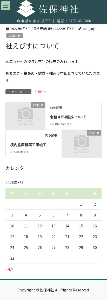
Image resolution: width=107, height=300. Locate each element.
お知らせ (15, 36)
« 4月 (9, 269)
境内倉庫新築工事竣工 (28, 144)
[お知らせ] (25, 113)
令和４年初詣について (68, 116)
